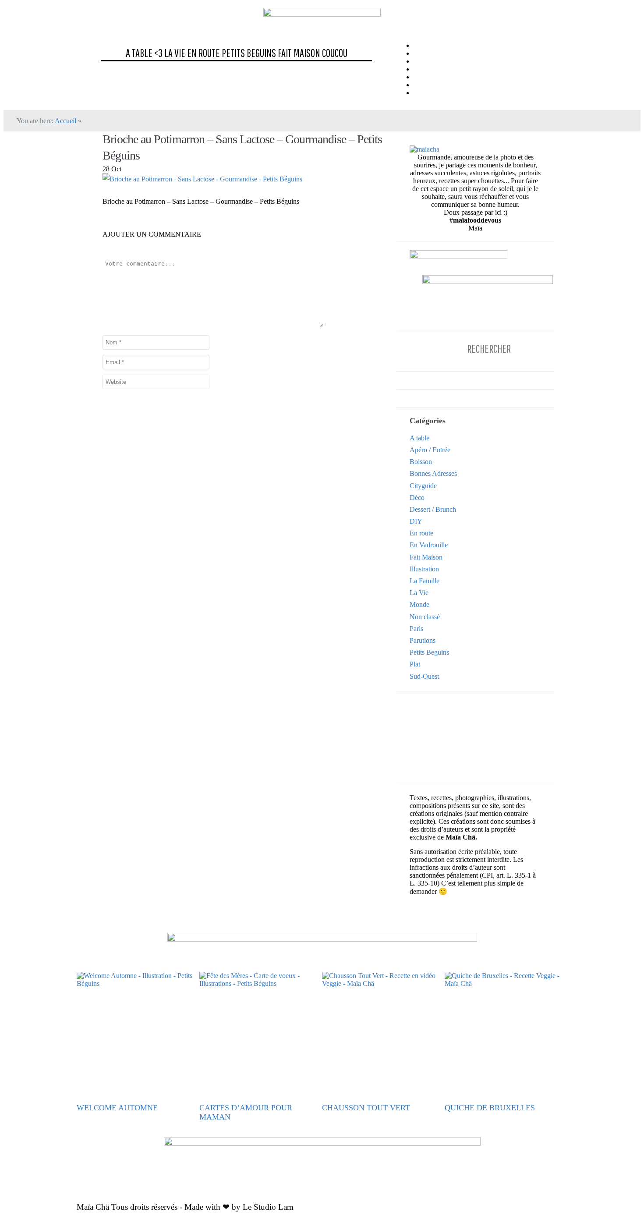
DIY (416, 521)
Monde (419, 604)
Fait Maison (299, 52)
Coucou (334, 52)
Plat (415, 664)
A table (419, 438)
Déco (417, 497)
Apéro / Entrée (430, 450)
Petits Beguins (249, 52)
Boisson (421, 461)
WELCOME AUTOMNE (117, 1107)
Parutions (422, 640)
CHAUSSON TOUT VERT (366, 1107)
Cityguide (423, 485)
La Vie (174, 52)
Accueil (65, 120)
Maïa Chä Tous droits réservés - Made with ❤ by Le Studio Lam (185, 1207)
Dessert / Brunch (433, 509)
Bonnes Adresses (433, 473)
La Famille (424, 581)
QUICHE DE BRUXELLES (490, 1107)
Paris (416, 628)
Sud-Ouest (424, 676)
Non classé (425, 616)
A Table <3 (144, 52)
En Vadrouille (429, 545)
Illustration (424, 569)
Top (623, 1198)
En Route (203, 52)
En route (421, 533)
